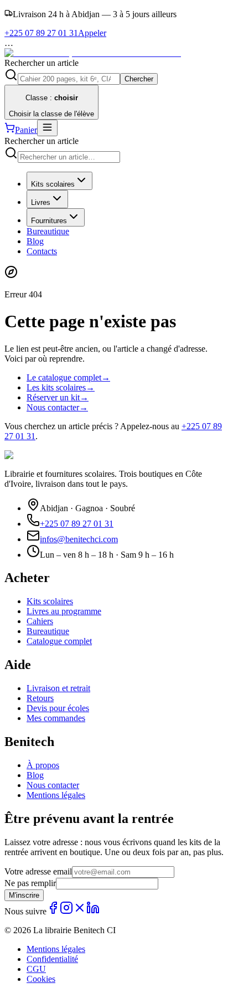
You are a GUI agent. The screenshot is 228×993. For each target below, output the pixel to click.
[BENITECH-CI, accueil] (92, 53)
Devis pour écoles (58, 708)
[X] (79, 911)
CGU (36, 969)
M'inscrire (24, 895)
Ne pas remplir (30, 883)
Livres (40, 202)
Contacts (42, 251)
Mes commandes (56, 718)
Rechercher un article (41, 63)
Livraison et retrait (58, 688)
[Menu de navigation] (47, 128)
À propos (43, 765)
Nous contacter (57, 407)
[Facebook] (53, 911)
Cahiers (40, 621)
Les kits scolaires (61, 387)
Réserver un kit (58, 397)
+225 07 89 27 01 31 (76, 523)
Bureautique (48, 231)
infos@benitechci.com (79, 539)
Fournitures (49, 221)
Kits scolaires (53, 184)
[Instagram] (66, 911)
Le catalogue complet (68, 377)
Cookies (41, 979)
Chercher (139, 79)
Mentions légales (56, 795)
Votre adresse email (38, 871)
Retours (40, 698)
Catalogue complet (59, 641)
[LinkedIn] (93, 911)
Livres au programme (64, 611)
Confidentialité (52, 959)
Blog (35, 241)
